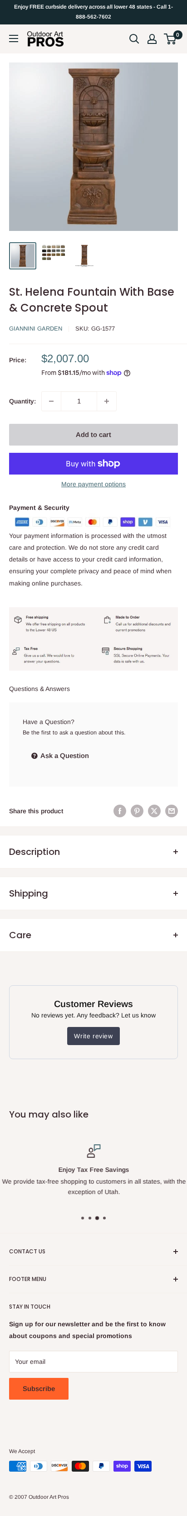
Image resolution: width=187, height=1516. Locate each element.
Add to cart (93, 434)
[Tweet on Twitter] (154, 811)
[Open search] (134, 39)
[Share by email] (171, 811)
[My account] (152, 39)
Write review (93, 1036)
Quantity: (22, 401)
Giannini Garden (35, 328)
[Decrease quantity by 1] (51, 401)
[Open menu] (13, 38)
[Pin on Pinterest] (137, 811)
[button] (170, 39)
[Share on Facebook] (119, 811)
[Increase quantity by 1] (106, 401)
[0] (170, 39)
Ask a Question (64, 755)
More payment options (93, 484)
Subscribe (39, 1388)
